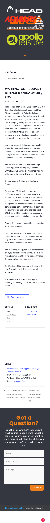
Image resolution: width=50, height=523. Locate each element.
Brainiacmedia (14, 508)
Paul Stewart (31, 314)
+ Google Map (19, 381)
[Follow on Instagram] (43, 520)
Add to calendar (17, 297)
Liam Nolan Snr (33, 311)
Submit (37, 487)
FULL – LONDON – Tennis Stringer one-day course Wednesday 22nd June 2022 (16, 394)
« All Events (10, 72)
